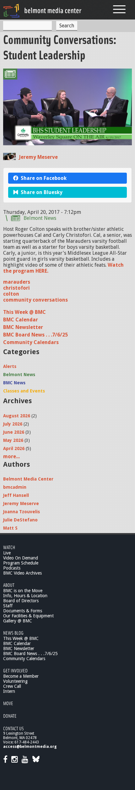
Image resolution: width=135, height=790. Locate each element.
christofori (16, 288)
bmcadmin (14, 487)
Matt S (10, 528)
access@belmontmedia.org (30, 746)
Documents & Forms (22, 610)
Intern (9, 691)
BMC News (14, 382)
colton (11, 294)
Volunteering (15, 681)
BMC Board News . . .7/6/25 (35, 335)
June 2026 (13, 432)
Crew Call (12, 686)
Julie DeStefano (20, 519)
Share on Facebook (44, 178)
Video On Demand (20, 557)
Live (7, 552)
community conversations (35, 300)
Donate (10, 716)
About (8, 585)
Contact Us (13, 728)
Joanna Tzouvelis (21, 511)
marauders (16, 282)
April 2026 (13, 448)
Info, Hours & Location (25, 595)
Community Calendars (31, 342)
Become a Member (21, 676)
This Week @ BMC (24, 312)
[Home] (42, 10)
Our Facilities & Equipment (28, 615)
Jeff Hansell (16, 495)
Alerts (9, 366)
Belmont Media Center (28, 478)
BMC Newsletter (23, 327)
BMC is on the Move (22, 590)
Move (8, 703)
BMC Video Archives (22, 573)
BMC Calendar (20, 320)
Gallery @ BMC (17, 620)
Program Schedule (20, 562)
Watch (9, 547)
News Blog (13, 633)
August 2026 (16, 415)
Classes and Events (24, 390)
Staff (8, 605)
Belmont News (40, 218)
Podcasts (11, 567)
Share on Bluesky (41, 192)
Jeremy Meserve (38, 157)
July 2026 (12, 423)
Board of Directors (21, 600)
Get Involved (15, 670)
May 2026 (13, 440)
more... (11, 456)
